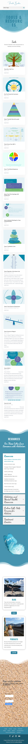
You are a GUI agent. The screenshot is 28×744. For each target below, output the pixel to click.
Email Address (9, 699)
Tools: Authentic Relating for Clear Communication (12, 221)
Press (4, 730)
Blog (5, 70)
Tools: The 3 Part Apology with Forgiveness (11, 194)
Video (9, 730)
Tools (8, 70)
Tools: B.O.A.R (7, 403)
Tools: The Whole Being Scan (11, 169)
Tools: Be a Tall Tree (9, 69)
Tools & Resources (10, 732)
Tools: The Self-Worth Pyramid (11, 119)
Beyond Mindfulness (8, 308)
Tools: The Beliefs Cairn (9, 246)
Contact (19, 732)
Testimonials (20, 730)
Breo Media (19, 742)
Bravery (8, 404)
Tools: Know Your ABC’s (10, 144)
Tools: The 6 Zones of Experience (12, 306)
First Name (8, 693)
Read (14, 613)
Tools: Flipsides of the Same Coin (12, 271)
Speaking (20, 728)
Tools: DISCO (7, 368)
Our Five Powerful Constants (11, 94)
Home (5, 728)
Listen (14, 652)
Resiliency (9, 272)
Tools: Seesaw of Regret (10, 331)
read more (6, 72)
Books (10, 728)
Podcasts (14, 639)
